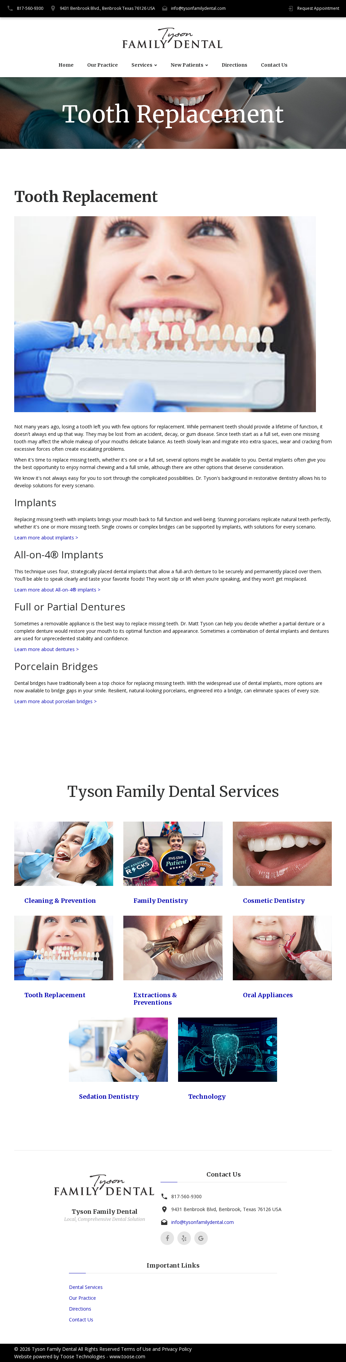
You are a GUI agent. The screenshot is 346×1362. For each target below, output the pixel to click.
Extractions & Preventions (155, 998)
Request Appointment (318, 8)
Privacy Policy (177, 1349)
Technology (207, 1096)
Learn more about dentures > (46, 649)
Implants (35, 502)
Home (66, 65)
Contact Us (274, 65)
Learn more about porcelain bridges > (55, 701)
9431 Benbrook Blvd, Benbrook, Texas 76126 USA (226, 1209)
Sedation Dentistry (109, 1096)
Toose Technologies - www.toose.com (102, 1356)
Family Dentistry (160, 901)
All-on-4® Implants (58, 554)
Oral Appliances (268, 995)
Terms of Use (136, 1349)
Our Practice (102, 65)
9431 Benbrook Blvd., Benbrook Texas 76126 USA (107, 8)
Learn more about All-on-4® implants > (57, 589)
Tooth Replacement (54, 995)
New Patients (187, 65)
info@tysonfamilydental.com (198, 8)
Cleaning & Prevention (60, 901)
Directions (234, 65)
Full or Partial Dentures (69, 606)
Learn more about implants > (46, 537)
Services (141, 65)
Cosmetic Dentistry (274, 901)
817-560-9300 (30, 8)
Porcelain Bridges (56, 666)
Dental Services (86, 1287)
